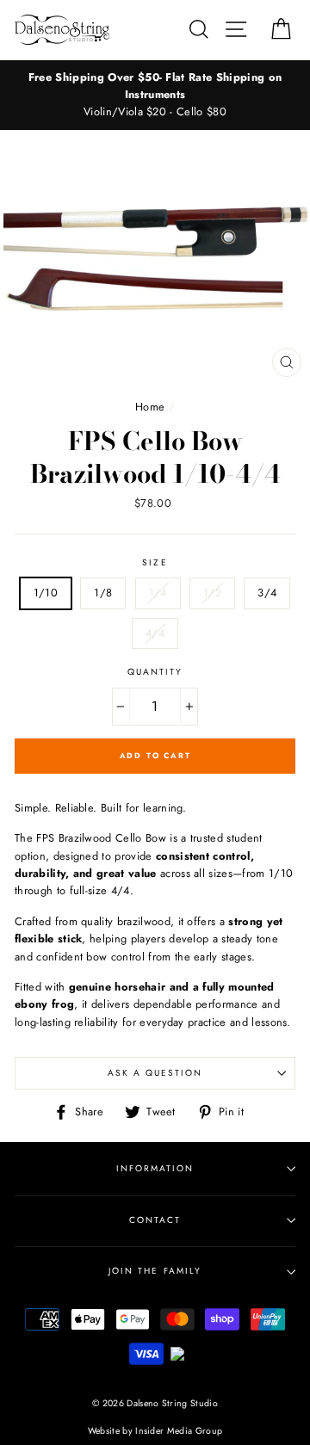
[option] (155, 95)
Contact (155, 1219)
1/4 (158, 592)
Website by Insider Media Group (155, 1430)
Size (154, 562)
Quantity (155, 671)
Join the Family (155, 1270)
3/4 (266, 592)
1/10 (46, 592)
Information (155, 1168)
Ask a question (155, 1072)
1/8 (103, 592)
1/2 (212, 592)
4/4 (155, 633)
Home (149, 406)
